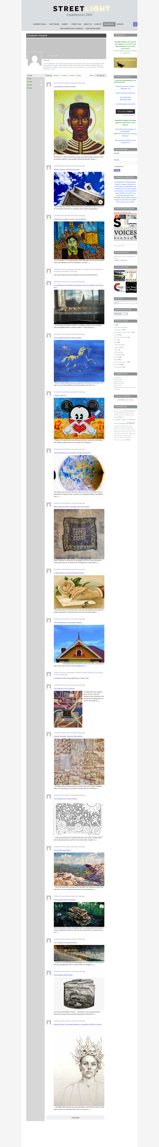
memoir (132, 420)
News (115, 342)
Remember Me (119, 166)
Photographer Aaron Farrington (65, 900)
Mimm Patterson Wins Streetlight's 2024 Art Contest (72, 506)
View (53, 69)
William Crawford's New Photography (67, 169)
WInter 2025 (116, 439)
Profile (29, 78)
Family (116, 417)
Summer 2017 (117, 429)
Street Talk (76, 24)
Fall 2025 (131, 414)
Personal (49, 75)
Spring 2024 (123, 428)
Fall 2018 (116, 412)
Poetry (116, 359)
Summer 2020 (117, 431)
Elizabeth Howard (60, 83)
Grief (124, 417)
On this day (117, 352)
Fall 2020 (126, 413)
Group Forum (118, 385)
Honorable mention (120, 419)
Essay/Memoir (118, 330)
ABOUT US (88, 24)
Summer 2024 (124, 433)
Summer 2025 (132, 433)
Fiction (116, 335)
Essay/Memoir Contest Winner (122, 332)
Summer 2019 (130, 429)
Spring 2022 (117, 428)
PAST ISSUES (54, 24)
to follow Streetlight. (125, 400)
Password (116, 160)
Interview (117, 347)
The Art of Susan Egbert (62, 850)
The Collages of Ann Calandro (64, 688)
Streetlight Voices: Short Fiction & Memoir (122, 244)
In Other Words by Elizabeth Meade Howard (69, 573)
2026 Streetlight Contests (71, 28)
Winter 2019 (122, 435)
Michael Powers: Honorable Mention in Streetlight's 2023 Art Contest (77, 1024)
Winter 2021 (117, 437)
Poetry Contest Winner (120, 362)
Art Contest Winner (119, 327)
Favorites (64, 75)
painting (116, 423)
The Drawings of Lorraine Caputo (65, 798)
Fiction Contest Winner (120, 337)
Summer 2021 (124, 431)
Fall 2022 (116, 415)
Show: (92, 75)
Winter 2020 (128, 435)
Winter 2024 (129, 437)
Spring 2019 (123, 426)
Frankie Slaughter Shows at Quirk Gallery (68, 736)
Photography (117, 354)
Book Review (118, 344)
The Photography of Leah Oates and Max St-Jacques (72, 453)
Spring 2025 (130, 427)
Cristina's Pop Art (60, 395)
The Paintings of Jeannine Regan (65, 942)
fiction (120, 417)
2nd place (121, 411)
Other (116, 349)
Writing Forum (118, 379)
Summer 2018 (123, 429)
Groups (34, 85)
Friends (34, 82)
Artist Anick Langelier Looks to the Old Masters (70, 219)
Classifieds (117, 389)
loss (128, 419)
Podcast (116, 357)
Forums (29, 88)
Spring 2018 (116, 425)
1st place (116, 411)
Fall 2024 (126, 415)
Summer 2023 (117, 433)
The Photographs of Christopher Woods (68, 622)
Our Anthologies (93, 28)
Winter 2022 (123, 437)
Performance (117, 377)
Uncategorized (118, 367)
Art (114, 325)
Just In (116, 339)
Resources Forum (119, 383)
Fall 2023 (121, 415)
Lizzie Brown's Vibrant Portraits (65, 86)
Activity (29, 75)
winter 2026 (122, 439)
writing (127, 440)
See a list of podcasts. (119, 245)
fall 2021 (131, 413)
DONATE (120, 24)
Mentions (57, 75)
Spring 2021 (129, 426)
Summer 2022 (132, 431)
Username (116, 153)
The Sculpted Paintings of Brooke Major (68, 338)
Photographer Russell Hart (63, 975)
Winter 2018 (116, 435)
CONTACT (97, 24)
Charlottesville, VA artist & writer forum (125, 387)
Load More (75, 1117)
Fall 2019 (121, 413)
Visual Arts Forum (119, 381)
